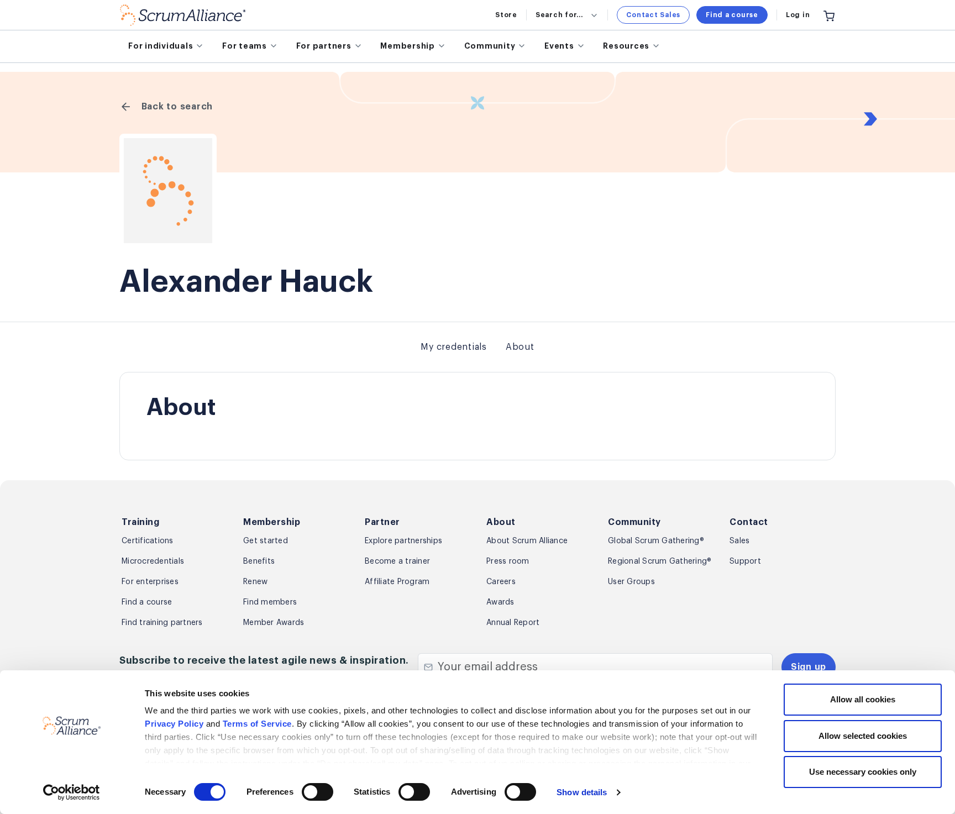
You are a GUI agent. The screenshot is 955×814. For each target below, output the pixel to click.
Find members (270, 602)
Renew (255, 582)
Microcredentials (153, 561)
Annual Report (512, 623)
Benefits (259, 561)
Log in (798, 15)
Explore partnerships (403, 541)
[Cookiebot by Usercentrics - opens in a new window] (71, 792)
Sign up (808, 667)
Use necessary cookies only (862, 771)
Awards (500, 602)
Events (559, 46)
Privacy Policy (174, 723)
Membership (407, 46)
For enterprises (150, 582)
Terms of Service (257, 723)
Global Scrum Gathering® (656, 541)
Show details (582, 792)
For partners (323, 46)
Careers (501, 582)
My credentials (454, 347)
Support (745, 561)
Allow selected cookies (862, 736)
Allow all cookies (862, 699)
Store (506, 15)
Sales (739, 541)
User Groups (631, 582)
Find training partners (162, 623)
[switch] (317, 792)
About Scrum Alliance (527, 541)
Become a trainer (397, 561)
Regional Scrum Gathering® (659, 561)
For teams (244, 46)
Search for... (559, 15)
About (520, 347)
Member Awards (273, 623)
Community (490, 46)
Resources (626, 46)
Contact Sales (653, 15)
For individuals (160, 46)
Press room (507, 561)
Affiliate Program (397, 582)
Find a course (732, 15)
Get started (265, 541)
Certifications (148, 541)
